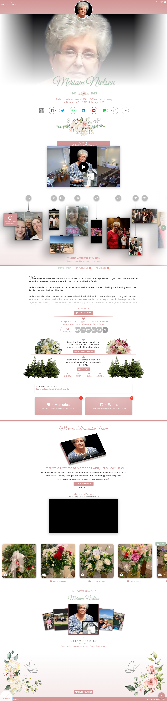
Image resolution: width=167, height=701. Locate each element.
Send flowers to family (83, 351)
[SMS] (104, 110)
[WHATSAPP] (73, 110)
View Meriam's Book (83, 484)
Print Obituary (85, 313)
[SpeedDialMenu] (161, 695)
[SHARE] (114, 110)
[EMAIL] (94, 110)
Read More (83, 308)
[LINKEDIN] (83, 110)
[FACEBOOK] (52, 110)
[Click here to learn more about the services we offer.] (83, 640)
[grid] (83, 229)
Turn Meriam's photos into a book (83, 258)
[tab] (64, 268)
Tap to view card (59, 581)
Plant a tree (83, 369)
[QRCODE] (41, 110)
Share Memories (85, 692)
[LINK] (125, 110)
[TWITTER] (62, 110)
